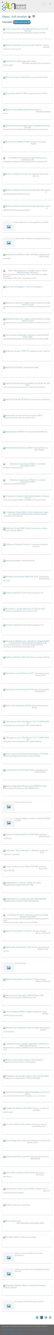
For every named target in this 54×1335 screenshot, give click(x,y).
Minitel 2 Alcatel (20, 963)
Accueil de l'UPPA (8, 1330)
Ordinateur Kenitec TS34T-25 (39, 351)
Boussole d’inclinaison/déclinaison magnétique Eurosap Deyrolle (25, 129)
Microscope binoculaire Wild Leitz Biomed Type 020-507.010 (24, 33)
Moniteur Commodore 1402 (13, 467)
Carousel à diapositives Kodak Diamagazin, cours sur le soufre (24, 1096)
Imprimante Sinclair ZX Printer (40, 399)
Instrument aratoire (28, 560)
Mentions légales (16, 1333)
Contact (4, 1333)
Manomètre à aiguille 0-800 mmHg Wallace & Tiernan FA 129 (24, 500)
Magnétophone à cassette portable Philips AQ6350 (21, 901)
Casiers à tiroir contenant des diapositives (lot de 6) (32, 238)
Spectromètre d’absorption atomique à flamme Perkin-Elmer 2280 (25, 339)
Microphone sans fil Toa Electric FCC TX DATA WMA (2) (22, 725)
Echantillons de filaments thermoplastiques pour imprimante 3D (25, 161)
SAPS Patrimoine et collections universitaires (32, 1330)
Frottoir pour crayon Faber (21, 1205)
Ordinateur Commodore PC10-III (14, 484)
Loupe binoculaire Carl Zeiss (38, 93)
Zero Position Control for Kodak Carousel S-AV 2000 (20, 922)
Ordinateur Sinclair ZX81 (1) (12, 530)
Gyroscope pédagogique (34, 287)
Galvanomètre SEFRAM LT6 (37, 432)
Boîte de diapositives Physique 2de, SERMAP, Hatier (21, 788)
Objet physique (21, 22)
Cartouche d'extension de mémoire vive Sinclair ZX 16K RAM (24, 387)
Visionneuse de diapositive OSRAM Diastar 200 (19, 997)
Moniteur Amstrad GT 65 (35, 625)
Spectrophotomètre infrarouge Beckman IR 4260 (31, 222)
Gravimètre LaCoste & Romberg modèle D (29, 1301)
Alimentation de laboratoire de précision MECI (19, 418)
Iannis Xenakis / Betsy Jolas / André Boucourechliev (20, 278)
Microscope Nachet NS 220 (37, 77)
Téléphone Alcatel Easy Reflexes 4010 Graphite (19, 1062)
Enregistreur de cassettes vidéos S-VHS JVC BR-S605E (21, 1078)
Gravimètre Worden (10, 1287)
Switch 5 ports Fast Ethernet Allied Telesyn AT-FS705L (21, 756)
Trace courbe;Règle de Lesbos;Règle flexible (30, 1223)
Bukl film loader (8, 1112)
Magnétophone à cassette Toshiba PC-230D (18, 885)
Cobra (18, 1221)
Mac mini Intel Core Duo (23, 802)
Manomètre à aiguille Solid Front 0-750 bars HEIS (20, 611)
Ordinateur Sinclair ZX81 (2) (12, 516)
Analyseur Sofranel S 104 (34, 593)
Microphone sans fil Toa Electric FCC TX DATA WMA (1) (22, 741)
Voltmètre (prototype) (31, 367)
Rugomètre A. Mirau (29, 61)
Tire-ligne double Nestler (27, 1237)
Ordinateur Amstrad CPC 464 (40, 657)
